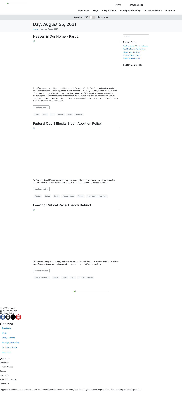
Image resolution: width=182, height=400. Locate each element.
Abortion (38, 196)
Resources (170, 10)
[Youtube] (18, 317)
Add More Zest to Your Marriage (134, 49)
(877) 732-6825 (136, 5)
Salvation (79, 114)
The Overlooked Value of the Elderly (135, 46)
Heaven (61, 114)
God (52, 114)
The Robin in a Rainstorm (131, 58)
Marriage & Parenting (130, 10)
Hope (70, 114)
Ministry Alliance (6, 367)
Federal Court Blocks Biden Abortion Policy (67, 123)
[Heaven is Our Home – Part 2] (76, 62)
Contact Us (4, 384)
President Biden (68, 196)
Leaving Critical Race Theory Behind (62, 205)
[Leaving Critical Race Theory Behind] (76, 233)
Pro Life (80, 196)
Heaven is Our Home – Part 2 (56, 36)
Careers (3, 371)
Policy (56, 196)
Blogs (95, 10)
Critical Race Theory (42, 277)
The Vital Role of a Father (131, 55)
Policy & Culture (109, 10)
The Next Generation (86, 277)
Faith (45, 114)
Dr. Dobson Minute (153, 10)
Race (72, 277)
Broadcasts (84, 10)
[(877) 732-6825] (127, 5)
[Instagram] (8, 317)
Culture (47, 196)
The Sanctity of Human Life (97, 196)
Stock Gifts (4, 375)
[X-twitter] (13, 317)
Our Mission (4, 363)
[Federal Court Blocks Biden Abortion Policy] (76, 152)
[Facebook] (2, 317)
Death (37, 114)
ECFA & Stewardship (8, 379)
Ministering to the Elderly (131, 52)
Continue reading (41, 107)
